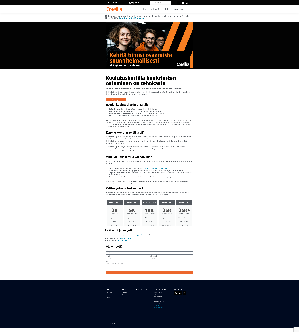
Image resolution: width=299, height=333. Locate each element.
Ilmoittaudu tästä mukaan (132, 18)
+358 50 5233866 (125, 238)
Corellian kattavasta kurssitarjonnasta (155, 169)
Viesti (107, 261)
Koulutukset (155, 9)
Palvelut (166, 9)
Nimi (107, 250)
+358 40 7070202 (111, 3)
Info (144, 9)
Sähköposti (153, 256)
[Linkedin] (183, 3)
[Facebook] (178, 3)
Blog (189, 9)
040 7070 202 (158, 305)
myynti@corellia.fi (134, 3)
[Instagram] (187, 3)
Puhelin (108, 256)
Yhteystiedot (178, 9)
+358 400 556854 (122, 241)
